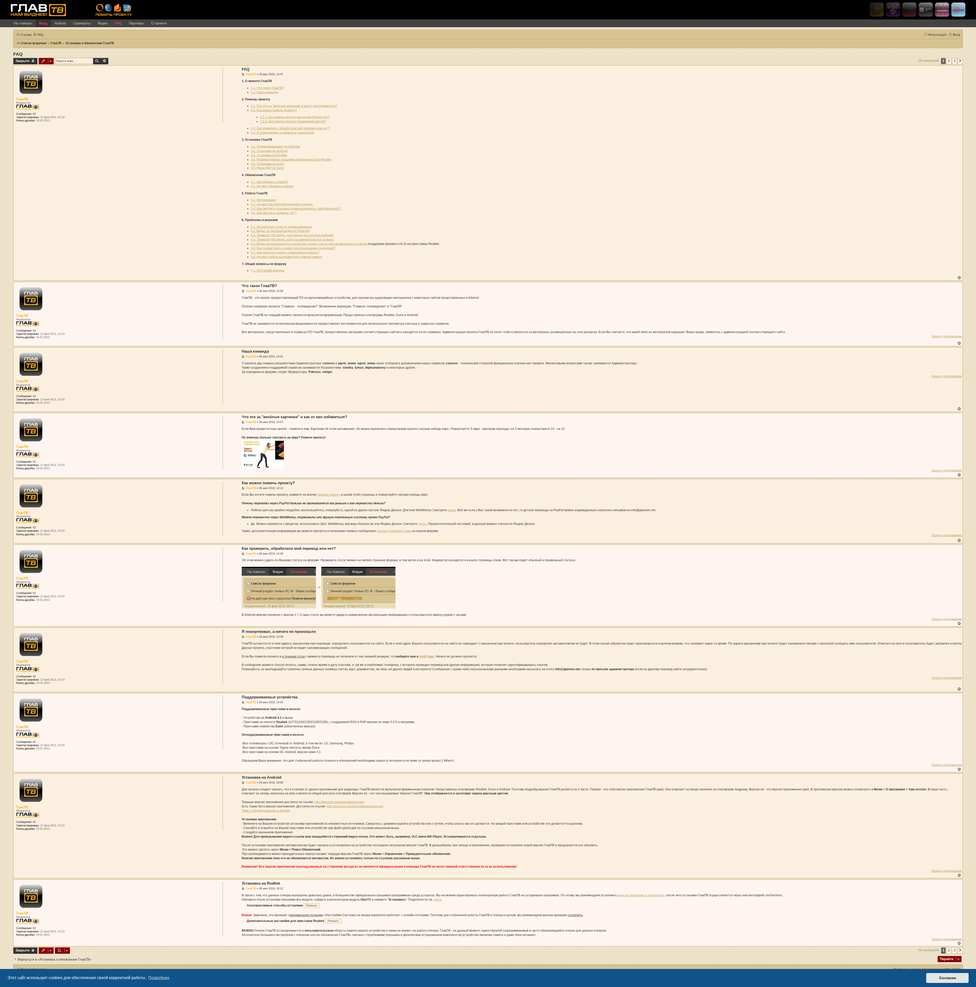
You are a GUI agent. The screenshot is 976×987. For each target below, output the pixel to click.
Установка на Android (261, 777)
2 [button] (949, 61)
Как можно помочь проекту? (268, 483)
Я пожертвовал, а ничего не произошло (279, 631)
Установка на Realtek (261, 883)
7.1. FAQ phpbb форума (267, 270)
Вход (43, 23)
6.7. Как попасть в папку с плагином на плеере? (285, 252)
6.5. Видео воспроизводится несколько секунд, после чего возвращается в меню (309, 244)
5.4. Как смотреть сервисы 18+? (274, 213)
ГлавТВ (22, 99)
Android (60, 23)
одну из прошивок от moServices (641, 895)
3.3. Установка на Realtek (269, 155)
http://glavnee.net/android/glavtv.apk (339, 802)
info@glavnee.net (643, 510)
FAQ (118, 23)
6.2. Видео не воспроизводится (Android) (280, 231)
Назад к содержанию (947, 336)
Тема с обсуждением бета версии (266, 810)
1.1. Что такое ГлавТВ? (267, 88)
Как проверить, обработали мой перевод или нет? (289, 548)
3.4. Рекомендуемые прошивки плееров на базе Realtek (291, 159)
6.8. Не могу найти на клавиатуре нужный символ (286, 257)
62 (34, 113)
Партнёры (136, 23)
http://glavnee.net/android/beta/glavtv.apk (355, 806)
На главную (23, 23)
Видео (103, 23)
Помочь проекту (328, 494)
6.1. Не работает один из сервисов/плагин (281, 227)
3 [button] (954, 61)
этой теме (426, 656)
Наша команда (255, 351)
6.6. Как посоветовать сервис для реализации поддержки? (293, 248)
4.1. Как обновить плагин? (269, 182)
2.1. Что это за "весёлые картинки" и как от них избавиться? (294, 106)
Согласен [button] (947, 978)
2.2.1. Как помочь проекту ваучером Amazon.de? (294, 117)
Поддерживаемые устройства (270, 697)
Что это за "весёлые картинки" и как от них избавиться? (294, 417)
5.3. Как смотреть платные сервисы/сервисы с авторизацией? (296, 208)
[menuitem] (38, 35)
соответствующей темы (394, 531)
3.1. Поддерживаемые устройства (275, 146)
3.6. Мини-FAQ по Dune (267, 168)
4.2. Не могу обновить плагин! (272, 186)
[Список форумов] (51, 10)
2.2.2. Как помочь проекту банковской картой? (293, 121)
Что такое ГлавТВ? (259, 286)
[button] (960, 61)
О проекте (159, 23)
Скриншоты (81, 23)
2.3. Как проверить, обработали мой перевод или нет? (290, 128)
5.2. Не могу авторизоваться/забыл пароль (282, 204)
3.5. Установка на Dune (267, 164)
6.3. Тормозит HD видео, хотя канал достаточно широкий (292, 235)
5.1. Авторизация (263, 200)
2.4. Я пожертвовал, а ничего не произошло (282, 132)
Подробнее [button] (159, 978)
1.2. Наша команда (264, 92)
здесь (452, 510)
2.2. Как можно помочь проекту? (274, 110)
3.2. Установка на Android (269, 151)
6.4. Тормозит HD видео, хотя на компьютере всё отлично (292, 239)
